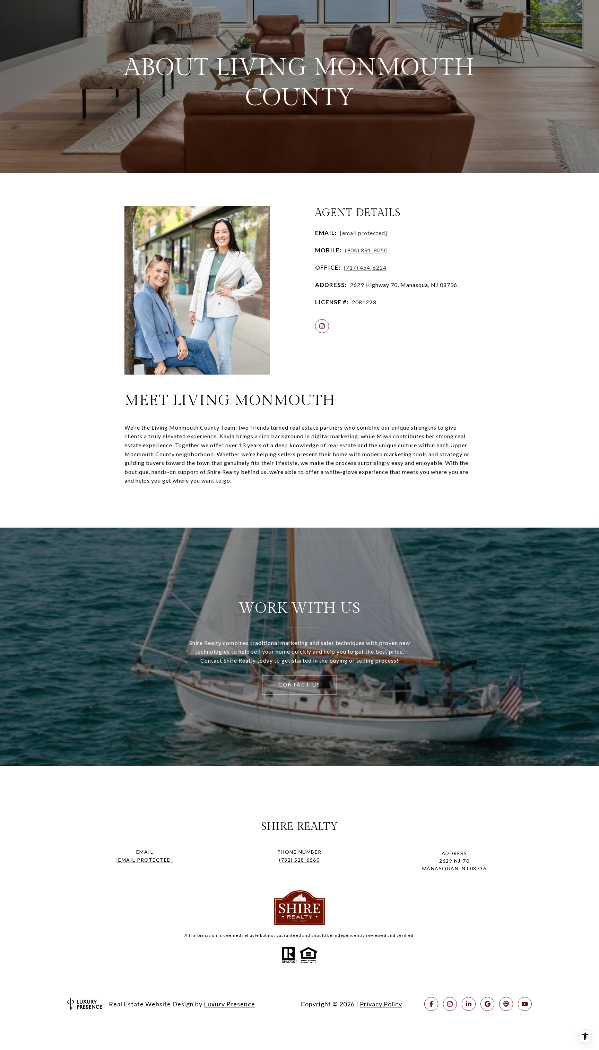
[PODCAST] (506, 1004)
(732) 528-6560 (299, 860)
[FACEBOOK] (431, 1004)
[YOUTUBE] (525, 1004)
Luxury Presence (229, 1004)
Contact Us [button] (299, 685)
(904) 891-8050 (366, 250)
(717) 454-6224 (365, 267)
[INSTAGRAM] (322, 326)
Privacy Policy (381, 1004)
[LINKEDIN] (469, 1004)
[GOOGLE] (487, 1004)
